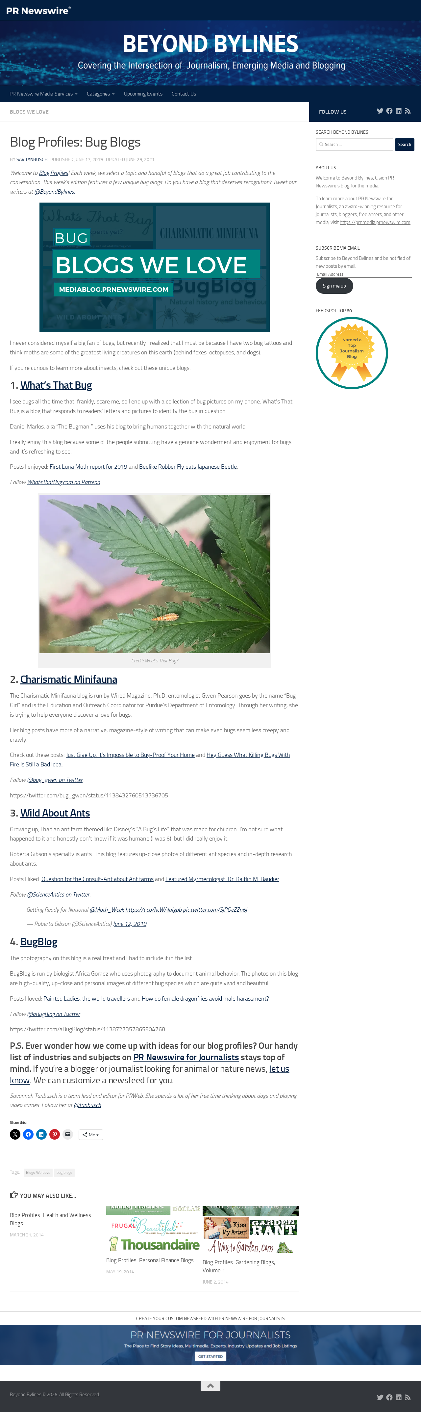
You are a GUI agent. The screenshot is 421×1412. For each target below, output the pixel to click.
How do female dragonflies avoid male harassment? (205, 998)
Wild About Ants (55, 813)
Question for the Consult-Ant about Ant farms (97, 879)
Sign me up (334, 286)
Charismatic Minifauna (68, 679)
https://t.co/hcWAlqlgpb (153, 909)
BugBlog (39, 941)
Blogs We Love (29, 112)
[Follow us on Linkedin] (398, 111)
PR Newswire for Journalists (186, 1057)
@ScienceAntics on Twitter (58, 894)
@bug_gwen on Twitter (55, 780)
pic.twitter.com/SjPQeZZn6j (215, 909)
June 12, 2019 (129, 923)
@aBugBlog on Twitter (53, 1014)
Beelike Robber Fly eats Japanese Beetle (188, 466)
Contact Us (184, 94)
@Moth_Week (106, 909)
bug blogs (64, 1172)
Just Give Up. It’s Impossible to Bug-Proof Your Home (130, 755)
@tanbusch (87, 1105)
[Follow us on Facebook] (389, 111)
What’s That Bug (56, 385)
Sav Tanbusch (31, 159)
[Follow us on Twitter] (380, 111)
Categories (98, 94)
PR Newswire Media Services (41, 94)
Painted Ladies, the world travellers (86, 998)
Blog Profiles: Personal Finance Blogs (150, 1260)
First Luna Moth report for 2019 (88, 466)
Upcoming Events (143, 94)
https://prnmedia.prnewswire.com (375, 222)
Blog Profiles (53, 173)
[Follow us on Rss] (408, 111)
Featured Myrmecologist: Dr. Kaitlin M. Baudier (222, 879)
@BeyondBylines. (54, 191)
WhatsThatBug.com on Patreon (63, 482)
